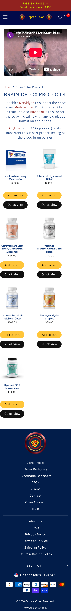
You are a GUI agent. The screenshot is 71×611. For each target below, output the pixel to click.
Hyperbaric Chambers (35, 476)
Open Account (35, 502)
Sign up (34, 565)
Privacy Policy (35, 534)
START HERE (35, 462)
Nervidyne (26, 103)
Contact (35, 495)
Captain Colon (35, 17)
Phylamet (16, 128)
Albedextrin (39, 112)
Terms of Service (35, 541)
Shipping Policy (35, 547)
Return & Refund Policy (35, 554)
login (35, 508)
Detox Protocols (35, 469)
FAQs (35, 482)
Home (7, 87)
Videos (35, 489)
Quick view (15, 205)
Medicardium (24, 107)
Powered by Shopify (35, 607)
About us (35, 521)
